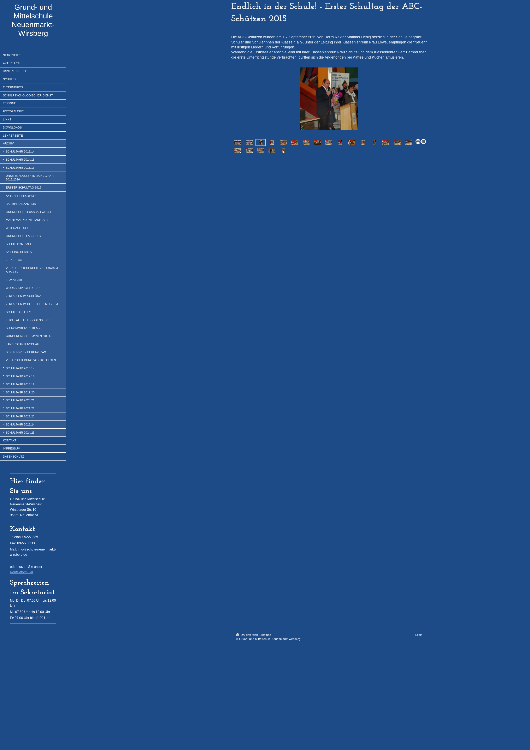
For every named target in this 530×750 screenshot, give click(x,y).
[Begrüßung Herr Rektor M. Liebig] (329, 98)
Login (419, 634)
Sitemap (265, 634)
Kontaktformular (21, 572)
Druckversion (249, 634)
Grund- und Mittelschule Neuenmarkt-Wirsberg (33, 20)
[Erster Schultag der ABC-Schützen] (237, 142)
